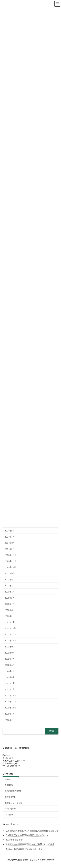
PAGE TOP (56, 835)
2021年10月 (10, 707)
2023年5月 (10, 598)
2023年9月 (10, 573)
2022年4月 (10, 677)
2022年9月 (10, 646)
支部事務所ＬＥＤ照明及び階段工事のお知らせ (27, 835)
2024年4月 (10, 537)
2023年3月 (10, 610)
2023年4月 (10, 604)
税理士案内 (10, 797)
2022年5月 (10, 671)
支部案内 (9, 785)
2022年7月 (10, 659)
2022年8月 (10, 652)
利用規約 (9, 814)
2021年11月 (10, 701)
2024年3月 (10, 543)
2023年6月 (10, 591)
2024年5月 (10, 530)
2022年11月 (10, 634)
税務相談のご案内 (13, 791)
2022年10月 (10, 640)
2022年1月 (10, 689)
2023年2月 (10, 616)
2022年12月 (10, 628)
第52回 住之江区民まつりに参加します (24, 849)
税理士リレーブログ (14, 803)
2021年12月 (10, 695)
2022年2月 (10, 683)
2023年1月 (10, 622)
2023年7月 (10, 585)
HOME (8, 779)
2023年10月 (10, 567)
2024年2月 (10, 549)
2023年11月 (10, 561)
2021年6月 (10, 714)
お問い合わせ (11, 809)
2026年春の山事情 (14, 840)
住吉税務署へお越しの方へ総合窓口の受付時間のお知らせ (32, 831)
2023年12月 (10, 555)
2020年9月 (10, 720)
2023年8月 (10, 579)
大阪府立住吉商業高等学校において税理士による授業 (30, 844)
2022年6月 (10, 665)
